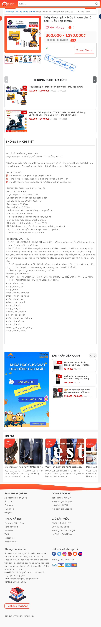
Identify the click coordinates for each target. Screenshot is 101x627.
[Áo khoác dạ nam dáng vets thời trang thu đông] (58, 379)
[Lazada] (80, 554)
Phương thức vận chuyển (63, 530)
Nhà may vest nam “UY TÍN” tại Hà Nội (23, 467)
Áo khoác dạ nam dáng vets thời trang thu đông (76, 377)
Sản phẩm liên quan (66, 355)
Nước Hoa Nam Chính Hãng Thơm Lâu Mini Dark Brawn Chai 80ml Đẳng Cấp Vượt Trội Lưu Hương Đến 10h (77, 363)
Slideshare (9, 537)
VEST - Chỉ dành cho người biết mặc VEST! (63, 467)
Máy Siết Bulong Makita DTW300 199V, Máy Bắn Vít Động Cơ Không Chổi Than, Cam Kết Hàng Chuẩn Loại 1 (57, 113)
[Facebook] (54, 554)
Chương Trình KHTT (61, 523)
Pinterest (8, 530)
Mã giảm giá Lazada (62, 508)
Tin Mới (9, 435)
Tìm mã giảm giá (61, 63)
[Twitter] (59, 554)
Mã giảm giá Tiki (60, 505)
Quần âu (8, 505)
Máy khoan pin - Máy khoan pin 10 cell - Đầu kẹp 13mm (56, 87)
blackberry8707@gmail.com (25, 578)
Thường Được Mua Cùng (50, 80)
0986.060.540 (19, 581)
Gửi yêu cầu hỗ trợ (60, 526)
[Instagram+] (64, 554)
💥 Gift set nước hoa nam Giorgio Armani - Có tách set (77, 390)
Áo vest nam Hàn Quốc (15, 497)
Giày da (8, 512)
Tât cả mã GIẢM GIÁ (61, 497)
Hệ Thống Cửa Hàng (62, 534)
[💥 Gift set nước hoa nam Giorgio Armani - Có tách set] (58, 393)
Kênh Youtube (11, 526)
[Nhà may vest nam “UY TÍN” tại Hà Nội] (23, 451)
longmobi (28, 615)
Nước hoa (9, 508)
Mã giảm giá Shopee (62, 501)
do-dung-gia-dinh (28, 11)
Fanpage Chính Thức (14, 523)
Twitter (7, 534)
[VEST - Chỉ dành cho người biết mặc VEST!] (64, 451)
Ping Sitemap (10, 541)
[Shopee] (75, 554)
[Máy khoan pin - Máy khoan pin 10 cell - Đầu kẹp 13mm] (16, 96)
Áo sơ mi (8, 501)
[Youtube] (70, 554)
